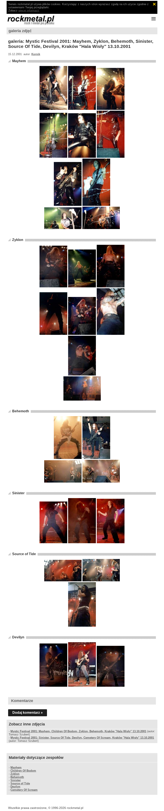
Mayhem (19, 61)
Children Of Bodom (23, 770)
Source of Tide (24, 554)
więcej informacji (28, 10)
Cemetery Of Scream (24, 789)
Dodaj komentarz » (27, 712)
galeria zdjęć (20, 31)
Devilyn (18, 637)
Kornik (35, 54)
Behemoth (20, 411)
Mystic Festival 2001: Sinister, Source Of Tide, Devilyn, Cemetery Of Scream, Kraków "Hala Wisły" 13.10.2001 (82, 737)
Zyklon (17, 240)
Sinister (18, 493)
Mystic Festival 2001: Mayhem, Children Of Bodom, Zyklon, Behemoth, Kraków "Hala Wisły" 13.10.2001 (78, 731)
